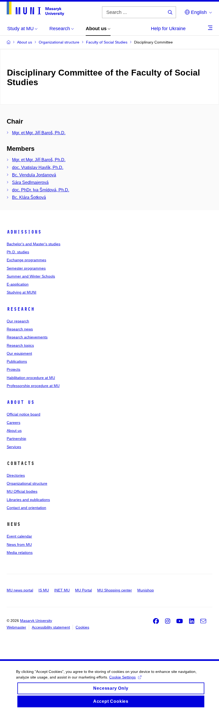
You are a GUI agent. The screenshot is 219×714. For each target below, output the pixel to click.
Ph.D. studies (18, 252)
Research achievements (27, 337)
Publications (17, 361)
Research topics (20, 345)
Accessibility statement (51, 627)
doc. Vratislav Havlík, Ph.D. (37, 167)
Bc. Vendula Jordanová (34, 175)
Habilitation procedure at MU (31, 378)
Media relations (20, 552)
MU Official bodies (22, 491)
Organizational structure (27, 483)
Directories (16, 475)
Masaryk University (36, 620)
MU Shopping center (114, 590)
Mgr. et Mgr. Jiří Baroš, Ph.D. (38, 133)
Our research (18, 321)
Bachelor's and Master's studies (33, 244)
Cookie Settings (122, 677)
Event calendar (19, 536)
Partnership (16, 438)
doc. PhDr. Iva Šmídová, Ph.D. (40, 190)
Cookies (82, 627)
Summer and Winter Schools (31, 276)
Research (20, 309)
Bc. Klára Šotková (29, 197)
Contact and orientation (26, 508)
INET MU (62, 590)
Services (14, 447)
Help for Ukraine (168, 28)
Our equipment (19, 353)
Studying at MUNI (21, 292)
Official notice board (23, 414)
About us (20, 402)
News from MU (19, 544)
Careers (13, 422)
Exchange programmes (26, 260)
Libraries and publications (28, 500)
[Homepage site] (35, 9)
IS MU (43, 590)
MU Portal (83, 590)
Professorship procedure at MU (33, 386)
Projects (13, 369)
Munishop (145, 590)
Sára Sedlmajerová (30, 182)
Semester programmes (26, 268)
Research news (20, 329)
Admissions (24, 232)
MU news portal (20, 590)
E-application (18, 284)
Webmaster (16, 627)
